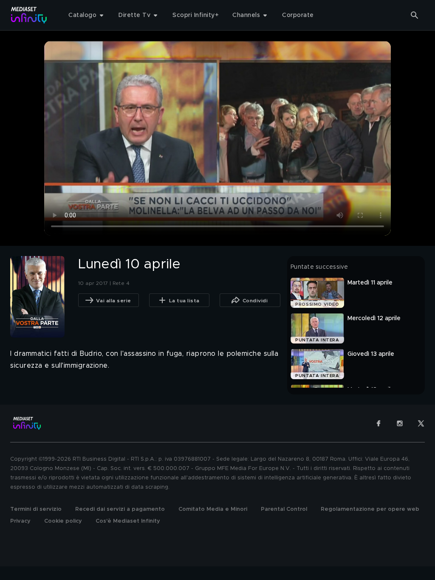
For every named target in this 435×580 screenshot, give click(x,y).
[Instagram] (400, 423)
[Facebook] (378, 423)
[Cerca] (415, 15)
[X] (421, 423)
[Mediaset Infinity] (29, 15)
